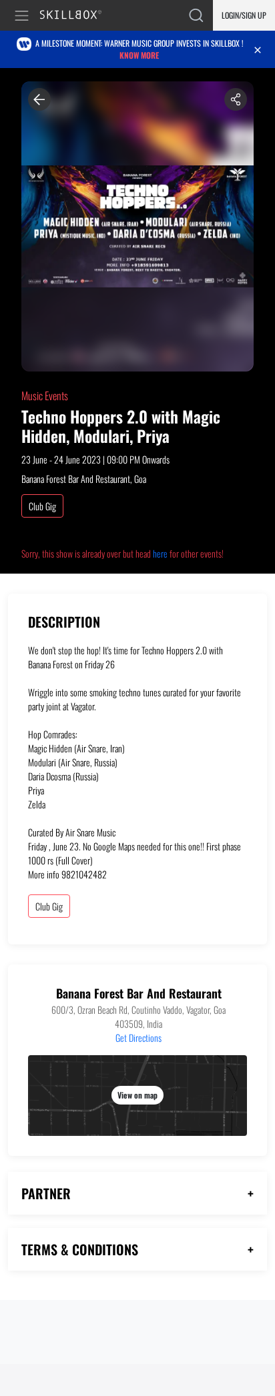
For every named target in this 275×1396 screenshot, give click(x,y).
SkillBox (76, 16)
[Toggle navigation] (24, 16)
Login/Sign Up (244, 15)
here (160, 553)
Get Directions (138, 1037)
